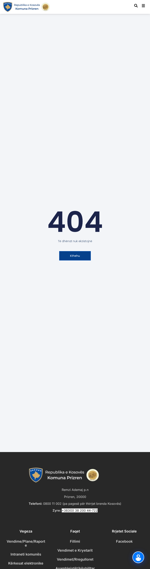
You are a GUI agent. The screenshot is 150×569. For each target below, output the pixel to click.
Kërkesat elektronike (25, 563)
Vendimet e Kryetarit (75, 550)
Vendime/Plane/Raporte (26, 543)
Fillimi (75, 541)
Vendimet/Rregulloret (75, 559)
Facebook (124, 541)
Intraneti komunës (26, 554)
